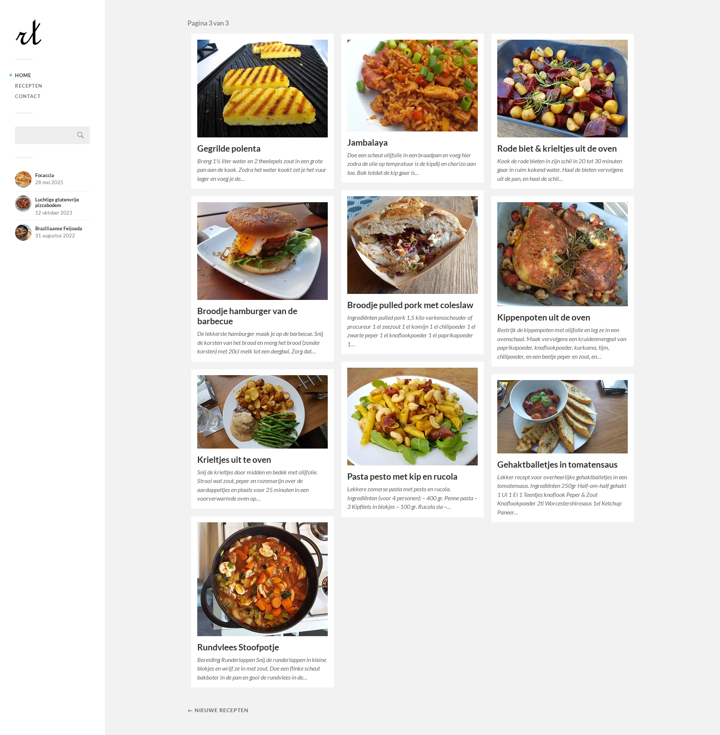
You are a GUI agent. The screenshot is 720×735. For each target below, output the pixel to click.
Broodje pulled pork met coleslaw (410, 305)
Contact (28, 96)
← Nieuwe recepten (218, 710)
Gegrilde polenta (229, 148)
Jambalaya (367, 142)
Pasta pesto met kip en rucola (402, 476)
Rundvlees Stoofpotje (238, 647)
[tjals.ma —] (52, 32)
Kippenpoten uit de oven (543, 317)
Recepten (28, 86)
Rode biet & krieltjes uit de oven (557, 148)
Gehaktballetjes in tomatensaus (557, 464)
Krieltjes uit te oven (234, 460)
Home (23, 75)
